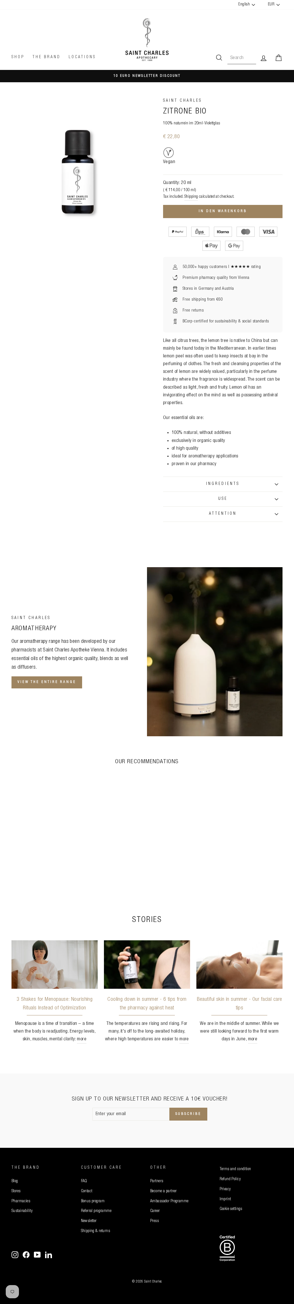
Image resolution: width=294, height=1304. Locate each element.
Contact (86, 1191)
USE (222, 499)
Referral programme (96, 1211)
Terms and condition (235, 1169)
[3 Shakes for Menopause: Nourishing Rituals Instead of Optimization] (54, 964)
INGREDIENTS (222, 484)
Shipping (191, 197)
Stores (16, 1191)
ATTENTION (223, 514)
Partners (156, 1181)
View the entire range (47, 682)
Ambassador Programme (169, 1201)
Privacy (225, 1189)
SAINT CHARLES (182, 101)
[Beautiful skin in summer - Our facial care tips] (239, 964)
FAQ (84, 1181)
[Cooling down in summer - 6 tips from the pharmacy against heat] (147, 964)
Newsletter (89, 1221)
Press (154, 1221)
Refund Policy (230, 1179)
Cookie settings (231, 1209)
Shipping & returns (95, 1231)
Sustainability (21, 1211)
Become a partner (163, 1191)
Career (155, 1211)
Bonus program (93, 1201)
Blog (14, 1181)
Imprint (225, 1199)
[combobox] (241, 58)
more (81, 1039)
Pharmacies (20, 1201)
